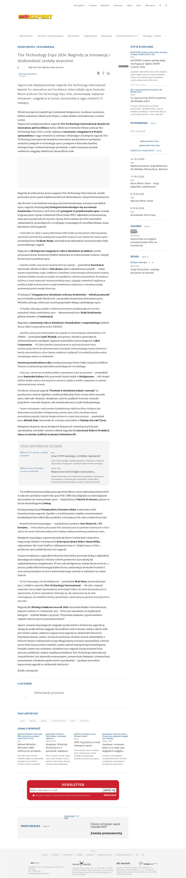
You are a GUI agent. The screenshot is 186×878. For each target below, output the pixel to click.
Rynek (76, 739)
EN (137, 855)
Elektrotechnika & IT (127, 35)
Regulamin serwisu (105, 855)
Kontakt (79, 855)
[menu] (93, 6)
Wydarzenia (118, 5)
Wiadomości (26, 35)
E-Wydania (93, 5)
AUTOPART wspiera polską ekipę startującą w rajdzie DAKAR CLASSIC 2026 (147, 63)
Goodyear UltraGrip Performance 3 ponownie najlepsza (57, 747)
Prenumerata (67, 855)
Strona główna (79, 5)
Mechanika (73, 35)
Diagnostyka (90, 35)
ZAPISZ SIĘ (110, 790)
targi (132, 163)
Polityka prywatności (124, 855)
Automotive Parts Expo (143, 215)
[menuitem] (79, 6)
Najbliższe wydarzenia (145, 150)
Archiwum (90, 855)
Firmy (132, 57)
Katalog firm (105, 5)
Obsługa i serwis (152, 35)
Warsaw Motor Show (141, 200)
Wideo (138, 5)
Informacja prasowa (28, 74)
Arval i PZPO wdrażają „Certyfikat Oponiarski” (76, 456)
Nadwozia (106, 35)
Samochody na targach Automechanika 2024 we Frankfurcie (143, 242)
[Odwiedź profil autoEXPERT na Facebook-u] (91, 851)
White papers (150, 5)
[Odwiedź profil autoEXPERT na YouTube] (94, 851)
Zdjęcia (129, 5)
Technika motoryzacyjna (50, 35)
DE (143, 855)
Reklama (55, 855)
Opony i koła (56, 468)
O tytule (45, 855)
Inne (53, 453)
